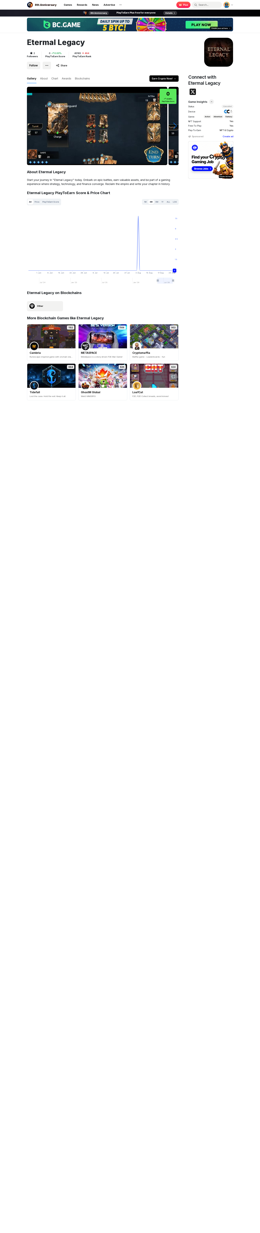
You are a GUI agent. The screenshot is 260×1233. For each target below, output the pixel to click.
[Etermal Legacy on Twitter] (193, 92)
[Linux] (231, 111)
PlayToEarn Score (50, 202)
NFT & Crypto (226, 130)
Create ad (228, 136)
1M (145, 202)
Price (37, 202)
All (30, 202)
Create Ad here (225, 176)
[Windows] (226, 111)
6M (156, 202)
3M (151, 202)
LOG (175, 202)
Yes (231, 121)
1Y (162, 202)
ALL (168, 202)
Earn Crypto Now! (162, 78)
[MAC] (228, 111)
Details (169, 13)
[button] (175, 126)
